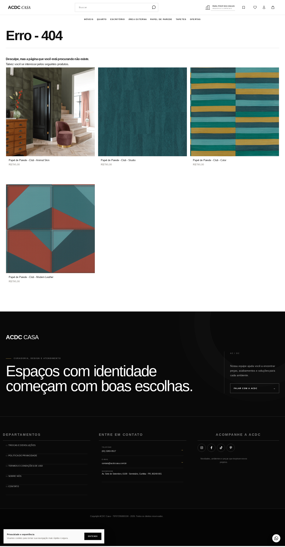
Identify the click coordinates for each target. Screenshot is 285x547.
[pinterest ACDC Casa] (231, 448)
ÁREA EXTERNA (138, 19)
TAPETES (181, 19)
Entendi (93, 536)
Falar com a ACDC (255, 388)
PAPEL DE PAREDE (161, 19)
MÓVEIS (88, 19)
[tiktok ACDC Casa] (221, 448)
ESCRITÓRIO (117, 19)
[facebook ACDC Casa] (211, 448)
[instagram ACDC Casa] (202, 448)
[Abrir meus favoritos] (255, 7)
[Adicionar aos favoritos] (89, 71)
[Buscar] (153, 7)
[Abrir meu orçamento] (243, 7)
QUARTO (102, 19)
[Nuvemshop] (267, 517)
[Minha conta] (264, 7)
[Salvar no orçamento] (89, 80)
